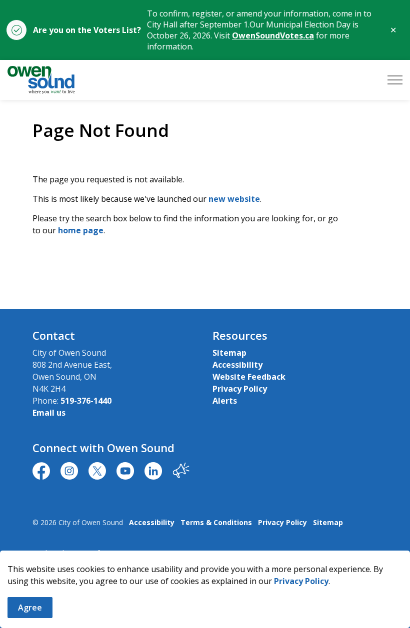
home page (81, 230)
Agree (30, 607)
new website (234, 198)
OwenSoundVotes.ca (273, 35)
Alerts (224, 400)
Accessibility (237, 364)
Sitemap (229, 352)
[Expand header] (395, 80)
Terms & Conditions (216, 522)
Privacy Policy (301, 581)
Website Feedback (249, 376)
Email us (49, 412)
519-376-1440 (86, 400)
